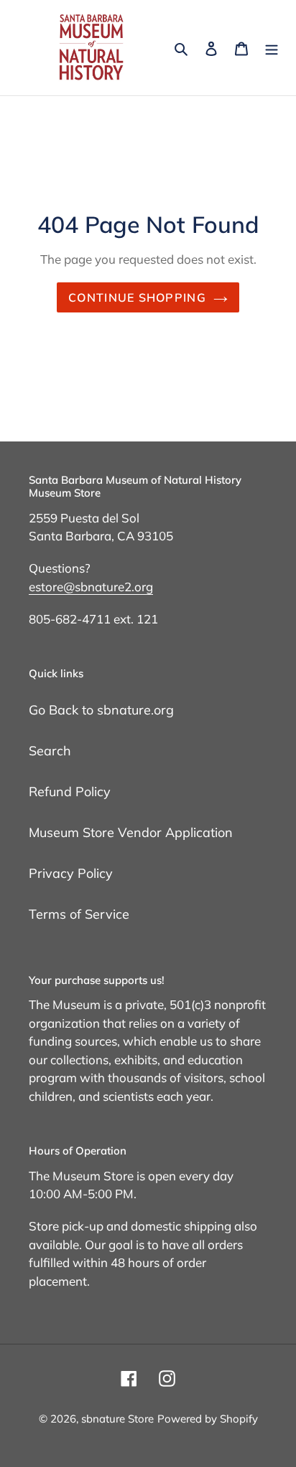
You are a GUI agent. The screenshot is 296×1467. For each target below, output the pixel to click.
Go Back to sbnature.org (101, 710)
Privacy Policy (71, 873)
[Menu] (271, 47)
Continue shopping (137, 297)
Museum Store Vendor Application (131, 832)
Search (50, 750)
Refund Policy (70, 791)
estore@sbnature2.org (91, 586)
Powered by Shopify (207, 1418)
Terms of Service (79, 914)
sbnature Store (117, 1418)
